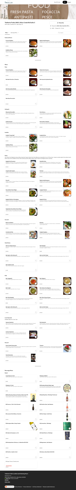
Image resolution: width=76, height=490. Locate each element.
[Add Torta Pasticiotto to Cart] (36, 360)
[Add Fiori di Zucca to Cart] (70, 117)
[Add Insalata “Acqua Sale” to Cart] (36, 140)
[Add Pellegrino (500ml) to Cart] (70, 381)
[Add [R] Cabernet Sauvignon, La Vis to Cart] (36, 438)
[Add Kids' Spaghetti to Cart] (36, 284)
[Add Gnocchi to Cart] (36, 185)
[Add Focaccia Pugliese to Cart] (36, 46)
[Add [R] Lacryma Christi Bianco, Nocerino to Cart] (36, 419)
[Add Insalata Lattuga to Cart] (36, 55)
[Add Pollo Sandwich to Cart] (70, 327)
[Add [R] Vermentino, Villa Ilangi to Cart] (70, 428)
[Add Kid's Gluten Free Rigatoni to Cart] (70, 293)
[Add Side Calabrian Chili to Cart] (36, 270)
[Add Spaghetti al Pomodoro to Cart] (36, 166)
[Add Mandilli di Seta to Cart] (70, 166)
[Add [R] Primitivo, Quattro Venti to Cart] (36, 457)
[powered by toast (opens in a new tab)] (9, 486)
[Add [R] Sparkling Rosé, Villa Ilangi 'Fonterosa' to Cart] (70, 400)
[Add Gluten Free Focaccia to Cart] (70, 75)
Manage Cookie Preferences (49, 486)
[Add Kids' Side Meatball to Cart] (36, 303)
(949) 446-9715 (8, 475)
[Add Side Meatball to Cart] (70, 251)
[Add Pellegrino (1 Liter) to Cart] (36, 390)
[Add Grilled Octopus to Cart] (36, 127)
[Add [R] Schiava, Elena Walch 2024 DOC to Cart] (70, 457)
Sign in (69, 2)
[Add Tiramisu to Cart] (70, 351)
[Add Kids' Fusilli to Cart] (36, 293)
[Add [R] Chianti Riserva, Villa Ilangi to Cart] (70, 438)
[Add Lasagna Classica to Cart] (70, 195)
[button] (7, 32)
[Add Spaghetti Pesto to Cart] (70, 204)
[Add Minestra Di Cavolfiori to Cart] (36, 117)
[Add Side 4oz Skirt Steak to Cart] (70, 260)
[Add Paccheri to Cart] (70, 176)
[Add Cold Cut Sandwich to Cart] (36, 337)
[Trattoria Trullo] (8, 2)
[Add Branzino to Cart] (70, 228)
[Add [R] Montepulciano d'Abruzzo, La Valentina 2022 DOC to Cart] (36, 448)
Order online (7, 482)
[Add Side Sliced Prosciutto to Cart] (36, 104)
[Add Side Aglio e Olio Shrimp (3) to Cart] (36, 260)
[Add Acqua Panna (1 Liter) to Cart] (36, 381)
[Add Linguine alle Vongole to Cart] (36, 176)
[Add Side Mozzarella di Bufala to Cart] (36, 94)
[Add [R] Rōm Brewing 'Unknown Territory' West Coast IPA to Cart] (36, 400)
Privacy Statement (27, 486)
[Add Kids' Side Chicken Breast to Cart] (70, 303)
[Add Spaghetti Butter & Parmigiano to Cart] (36, 204)
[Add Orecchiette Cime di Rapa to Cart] (36, 195)
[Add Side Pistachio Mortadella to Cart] (70, 94)
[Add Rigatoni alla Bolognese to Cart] (70, 46)
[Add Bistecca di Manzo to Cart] (36, 228)
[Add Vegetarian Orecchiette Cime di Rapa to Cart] (36, 214)
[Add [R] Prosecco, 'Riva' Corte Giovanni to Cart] (36, 409)
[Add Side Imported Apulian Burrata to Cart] (70, 84)
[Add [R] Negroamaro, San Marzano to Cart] (70, 448)
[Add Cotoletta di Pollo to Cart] (36, 237)
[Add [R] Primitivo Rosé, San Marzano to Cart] (70, 409)
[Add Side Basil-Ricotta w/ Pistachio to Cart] (36, 84)
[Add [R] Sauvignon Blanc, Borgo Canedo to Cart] (36, 428)
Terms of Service (18, 486)
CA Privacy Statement (37, 486)
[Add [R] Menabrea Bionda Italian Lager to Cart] (70, 390)
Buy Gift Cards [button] (57, 2)
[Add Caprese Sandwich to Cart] (36, 327)
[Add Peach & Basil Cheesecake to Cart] (36, 351)
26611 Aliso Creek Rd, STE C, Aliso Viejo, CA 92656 (15, 477)
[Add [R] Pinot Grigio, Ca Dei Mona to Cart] (70, 419)
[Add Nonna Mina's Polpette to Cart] (70, 127)
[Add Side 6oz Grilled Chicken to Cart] (36, 251)
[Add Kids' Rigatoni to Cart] (70, 284)
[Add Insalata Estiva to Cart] (70, 140)
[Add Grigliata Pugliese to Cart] (70, 237)
